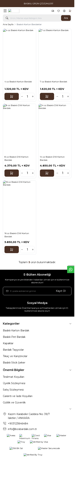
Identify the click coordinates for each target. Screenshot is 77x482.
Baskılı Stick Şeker (14, 362)
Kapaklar (8, 343)
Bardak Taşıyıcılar (13, 349)
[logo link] (25, 11)
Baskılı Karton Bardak (16, 330)
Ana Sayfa (8, 24)
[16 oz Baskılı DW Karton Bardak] (19, 205)
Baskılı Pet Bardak (14, 337)
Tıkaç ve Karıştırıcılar (15, 356)
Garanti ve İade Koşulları (17, 396)
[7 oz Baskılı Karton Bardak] (54, 53)
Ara (66, 18)
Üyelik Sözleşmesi (14, 383)
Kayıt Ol (61, 291)
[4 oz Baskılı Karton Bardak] (19, 53)
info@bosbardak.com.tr (22, 429)
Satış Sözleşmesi (13, 389)
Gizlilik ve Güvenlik (14, 402)
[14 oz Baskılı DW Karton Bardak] (54, 128)
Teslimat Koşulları (13, 376)
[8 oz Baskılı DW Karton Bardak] (19, 128)
